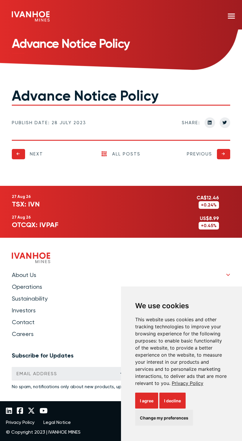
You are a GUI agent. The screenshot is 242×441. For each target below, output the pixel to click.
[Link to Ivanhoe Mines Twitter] (31, 411)
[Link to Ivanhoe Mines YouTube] (44, 411)
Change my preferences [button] (164, 417)
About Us (24, 274)
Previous (199, 154)
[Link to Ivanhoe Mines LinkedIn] (9, 411)
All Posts (126, 154)
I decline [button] (172, 400)
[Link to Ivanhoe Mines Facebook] (20, 411)
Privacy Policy (187, 383)
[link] (187, 383)
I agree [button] (146, 400)
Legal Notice (57, 422)
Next (36, 154)
